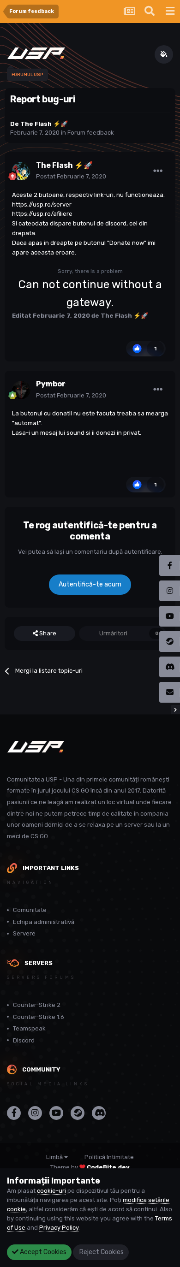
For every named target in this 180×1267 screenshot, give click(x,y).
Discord (24, 1040)
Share (47, 633)
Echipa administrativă (43, 921)
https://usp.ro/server (42, 204)
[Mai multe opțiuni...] (158, 171)
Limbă (55, 1157)
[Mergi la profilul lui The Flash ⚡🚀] (21, 171)
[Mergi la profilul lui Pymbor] (21, 390)
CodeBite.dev (108, 1167)
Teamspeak (29, 1028)
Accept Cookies (42, 1252)
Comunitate (30, 909)
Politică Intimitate (109, 1157)
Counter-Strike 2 (36, 1004)
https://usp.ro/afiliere (42, 213)
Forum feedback (90, 132)
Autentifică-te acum (90, 584)
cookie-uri (51, 1190)
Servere (24, 933)
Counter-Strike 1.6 (38, 1016)
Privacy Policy (58, 1227)
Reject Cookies (101, 1252)
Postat (71, 176)
